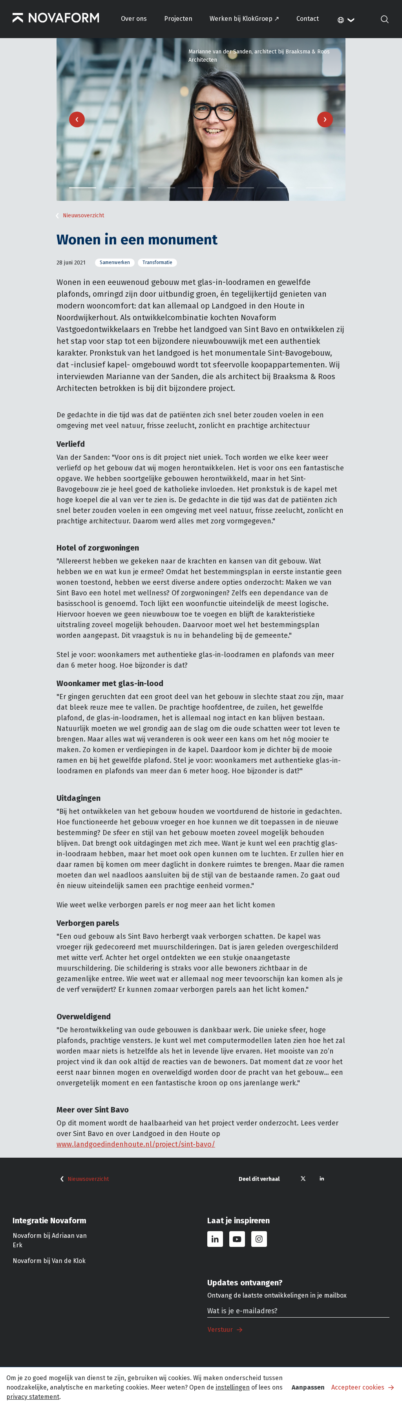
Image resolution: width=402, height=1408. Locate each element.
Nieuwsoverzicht (83, 215)
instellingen (233, 1387)
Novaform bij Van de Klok (49, 1261)
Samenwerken (115, 262)
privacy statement (32, 1397)
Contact (307, 18)
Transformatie (157, 262)
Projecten (178, 18)
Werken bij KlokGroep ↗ (244, 18)
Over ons (134, 18)
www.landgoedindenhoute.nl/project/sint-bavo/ (136, 1144)
